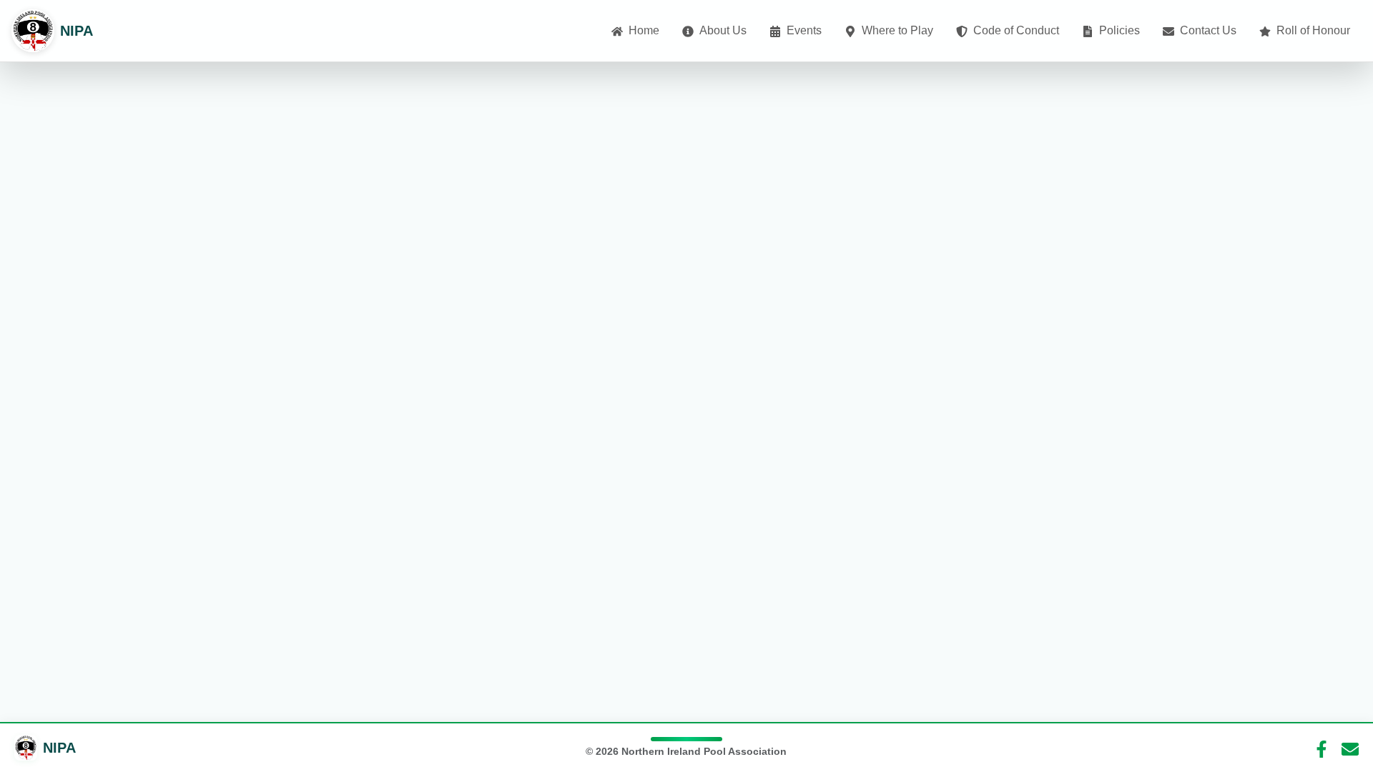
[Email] (1350, 748)
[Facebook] (1321, 748)
